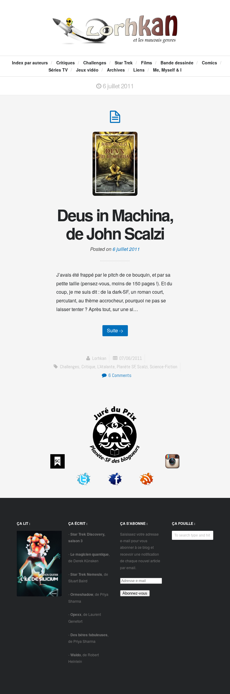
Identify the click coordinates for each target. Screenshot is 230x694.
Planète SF (126, 366)
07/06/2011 (130, 358)
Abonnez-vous (134, 593)
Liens (139, 70)
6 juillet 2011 (126, 249)
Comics (209, 63)
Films (146, 63)
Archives (116, 70)
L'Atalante (106, 366)
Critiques (65, 63)
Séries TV (58, 70)
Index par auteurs (30, 63)
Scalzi (142, 366)
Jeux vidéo (87, 70)
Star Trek (124, 63)
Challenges (94, 63)
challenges (69, 366)
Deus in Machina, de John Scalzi (115, 224)
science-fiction (163, 366)
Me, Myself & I (167, 70)
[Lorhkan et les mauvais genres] (115, 38)
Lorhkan (99, 358)
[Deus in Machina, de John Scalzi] (115, 119)
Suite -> (115, 330)
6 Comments (119, 375)
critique (88, 366)
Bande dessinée (177, 63)
